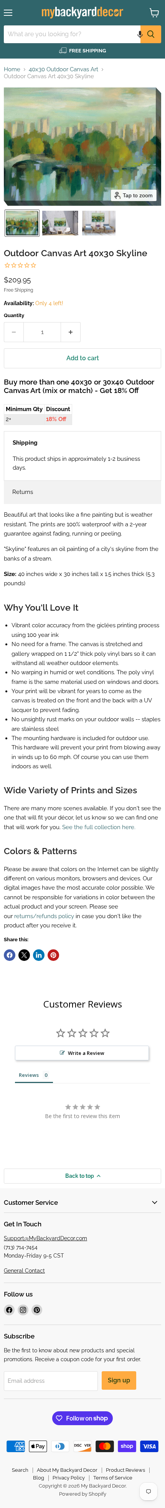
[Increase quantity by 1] (71, 332)
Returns (22, 492)
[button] (140, 34)
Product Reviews (125, 1470)
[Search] (150, 34)
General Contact (24, 1271)
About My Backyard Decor (67, 1470)
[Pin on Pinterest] (53, 955)
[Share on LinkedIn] (39, 955)
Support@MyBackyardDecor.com (45, 1238)
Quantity (14, 315)
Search (20, 1470)
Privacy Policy (69, 1478)
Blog (38, 1478)
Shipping (25, 442)
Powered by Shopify (82, 1494)
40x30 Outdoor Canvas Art (63, 69)
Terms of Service (112, 1478)
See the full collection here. (98, 827)
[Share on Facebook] (9, 955)
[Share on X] (24, 955)
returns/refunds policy (44, 916)
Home (12, 69)
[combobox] (72, 34)
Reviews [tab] (29, 1074)
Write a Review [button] (86, 1053)
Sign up (119, 1380)
